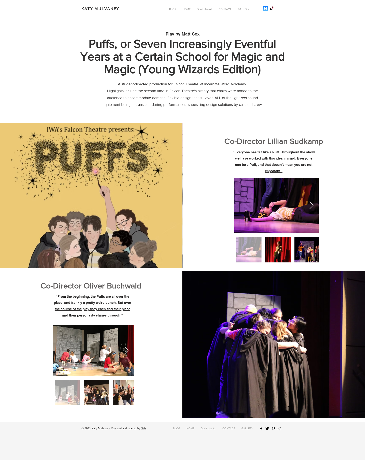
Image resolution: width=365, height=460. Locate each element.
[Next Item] (311, 205)
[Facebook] (261, 428)
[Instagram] (279, 428)
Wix (143, 428)
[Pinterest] (273, 428)
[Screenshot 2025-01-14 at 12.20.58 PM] (265, 8)
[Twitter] (267, 428)
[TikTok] (271, 8)
